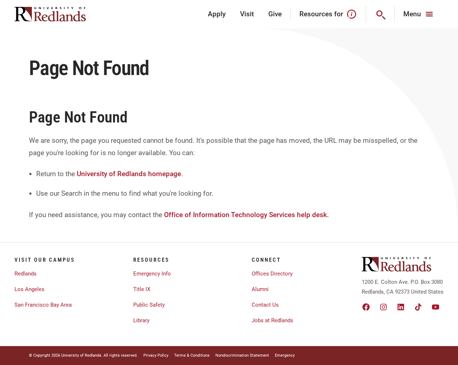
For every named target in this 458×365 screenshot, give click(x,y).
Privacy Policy (155, 355)
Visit (247, 14)
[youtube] (435, 307)
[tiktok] (418, 307)
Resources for (321, 14)
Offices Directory (272, 273)
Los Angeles (29, 289)
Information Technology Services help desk (260, 215)
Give (275, 14)
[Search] (380, 14)
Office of (177, 215)
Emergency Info (152, 273)
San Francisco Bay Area (43, 305)
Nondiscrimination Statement (242, 355)
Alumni (260, 289)
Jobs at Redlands (272, 320)
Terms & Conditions (192, 355)
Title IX (141, 289)
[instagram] (383, 307)
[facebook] (366, 307)
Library (141, 320)
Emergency (285, 355)
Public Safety (149, 305)
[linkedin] (400, 307)
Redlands (25, 273)
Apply (217, 14)
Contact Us (265, 305)
